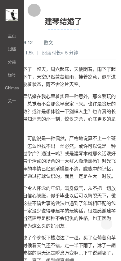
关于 (12, 101)
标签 (12, 75)
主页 (12, 36)
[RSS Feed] (12, 258)
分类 (12, 62)
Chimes (12, 88)
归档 (12, 49)
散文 (48, 42)
